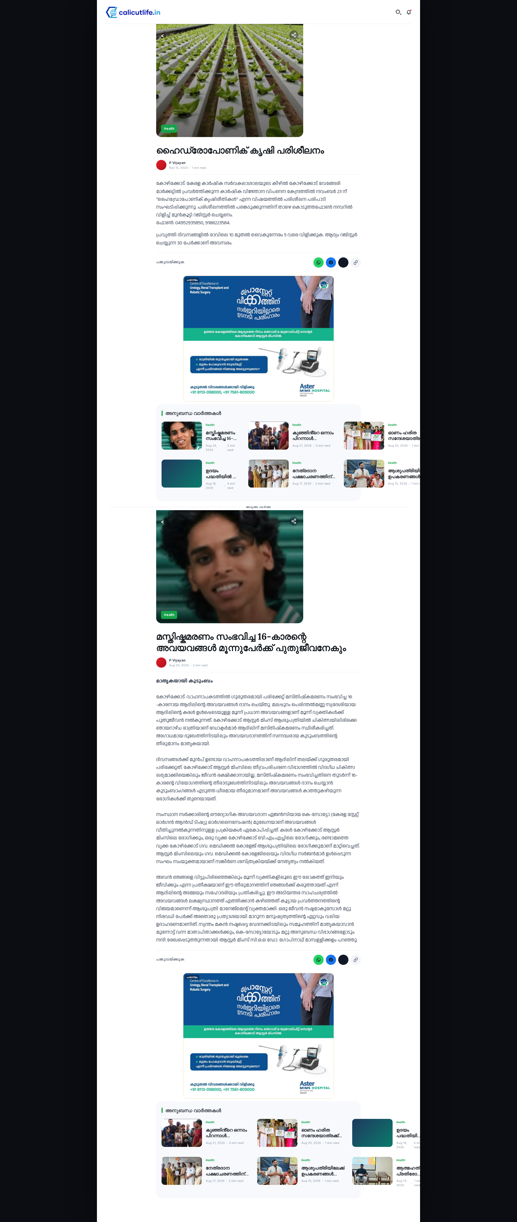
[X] (343, 262)
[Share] (293, 35)
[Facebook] (331, 262)
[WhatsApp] (318, 262)
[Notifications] (408, 12)
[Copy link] (356, 262)
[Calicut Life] (133, 12)
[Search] (398, 12)
